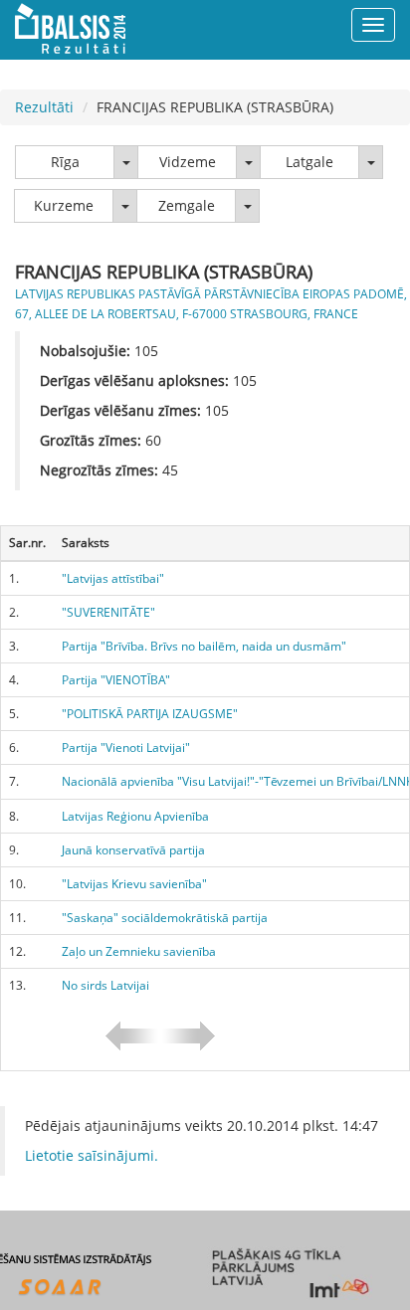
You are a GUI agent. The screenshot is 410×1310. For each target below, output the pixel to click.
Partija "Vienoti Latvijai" (126, 747)
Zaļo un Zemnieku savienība (139, 951)
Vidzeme (187, 161)
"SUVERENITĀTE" (108, 612)
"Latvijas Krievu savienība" (134, 883)
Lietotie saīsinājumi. (91, 1155)
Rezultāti (44, 106)
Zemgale (186, 205)
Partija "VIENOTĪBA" (116, 679)
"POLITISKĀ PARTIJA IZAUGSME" (150, 713)
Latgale (309, 161)
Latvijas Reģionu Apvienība (135, 816)
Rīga (65, 161)
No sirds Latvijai (105, 985)
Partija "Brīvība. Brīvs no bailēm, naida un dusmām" (204, 646)
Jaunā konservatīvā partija (133, 850)
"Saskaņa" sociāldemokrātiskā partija (165, 917)
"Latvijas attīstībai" (113, 578)
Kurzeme (64, 205)
